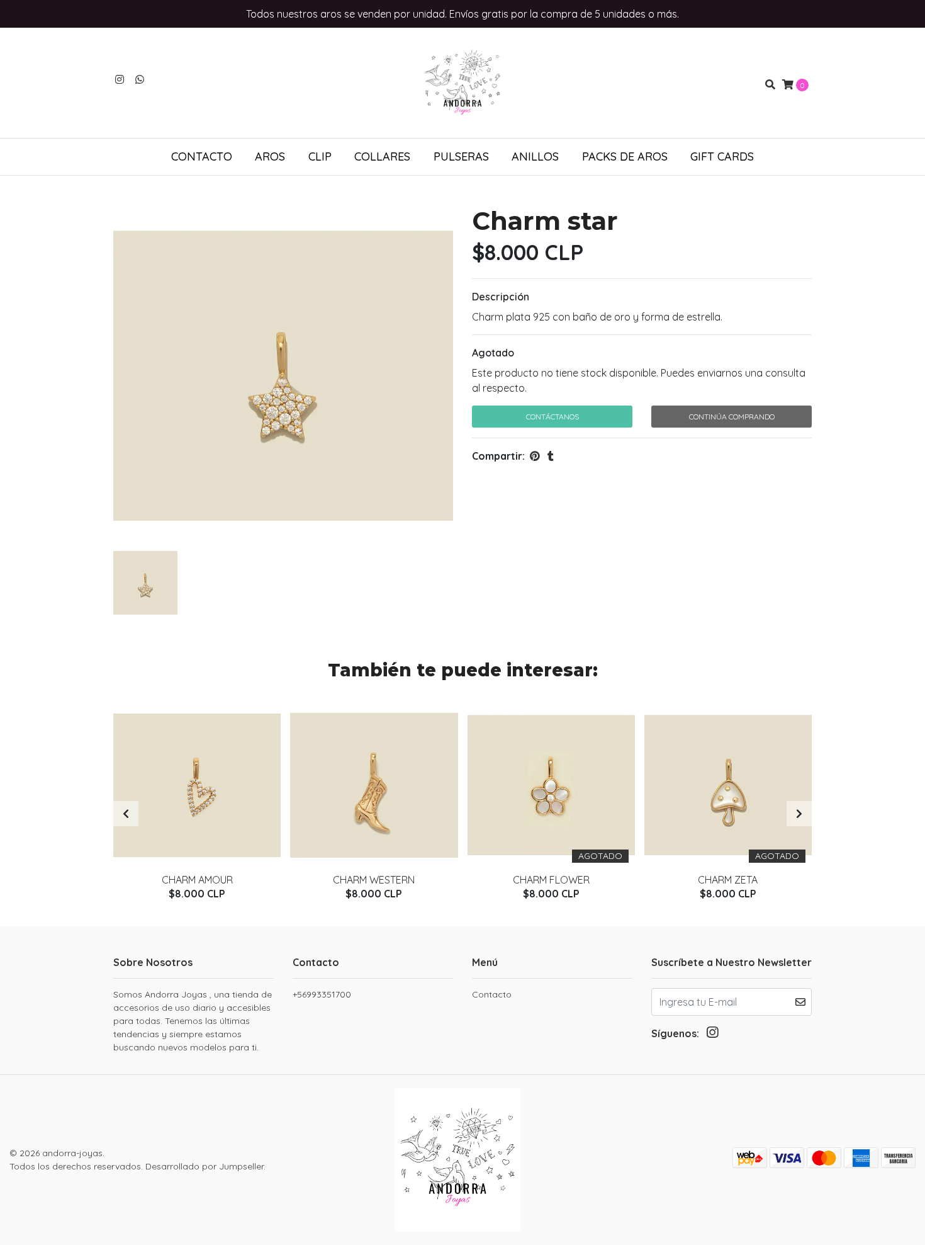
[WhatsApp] (139, 79)
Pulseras (461, 156)
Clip (320, 156)
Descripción (500, 296)
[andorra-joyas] (462, 83)
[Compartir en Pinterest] (535, 456)
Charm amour (197, 879)
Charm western (374, 879)
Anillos (535, 156)
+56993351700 (322, 994)
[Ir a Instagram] (119, 79)
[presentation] (125, 813)
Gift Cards (722, 156)
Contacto (201, 156)
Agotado (493, 352)
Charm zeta (728, 879)
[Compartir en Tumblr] (550, 456)
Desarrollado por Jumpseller (204, 1166)
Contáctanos (552, 416)
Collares (382, 156)
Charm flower (551, 879)
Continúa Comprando (732, 416)
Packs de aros (625, 156)
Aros (270, 156)
